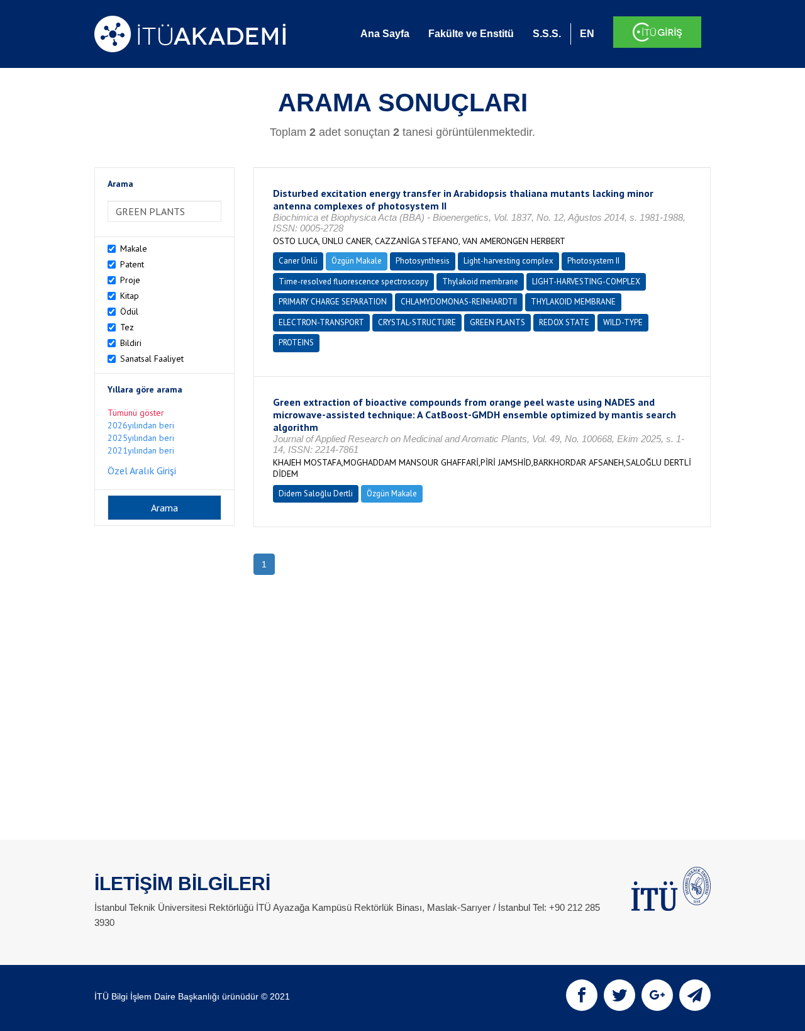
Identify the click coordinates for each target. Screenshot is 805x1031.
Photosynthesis (423, 260)
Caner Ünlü (298, 260)
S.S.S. (547, 33)
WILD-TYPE (623, 322)
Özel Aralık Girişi (142, 470)
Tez (127, 327)
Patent (132, 264)
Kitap (129, 295)
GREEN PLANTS (497, 322)
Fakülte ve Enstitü (471, 33)
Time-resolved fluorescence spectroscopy (353, 281)
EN (587, 33)
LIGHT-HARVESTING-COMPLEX (586, 281)
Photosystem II (593, 260)
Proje (130, 280)
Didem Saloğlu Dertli (316, 493)
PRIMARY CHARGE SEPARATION (333, 301)
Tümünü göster (136, 412)
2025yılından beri (141, 437)
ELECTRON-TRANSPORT (321, 322)
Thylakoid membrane (480, 281)
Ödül (129, 311)
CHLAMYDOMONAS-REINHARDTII (459, 301)
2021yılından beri (141, 450)
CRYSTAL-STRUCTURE (417, 322)
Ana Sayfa (384, 33)
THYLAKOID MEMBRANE (573, 301)
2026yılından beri (141, 425)
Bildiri (131, 342)
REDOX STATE (564, 322)
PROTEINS (296, 342)
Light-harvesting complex (508, 260)
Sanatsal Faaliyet (152, 358)
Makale (133, 248)
